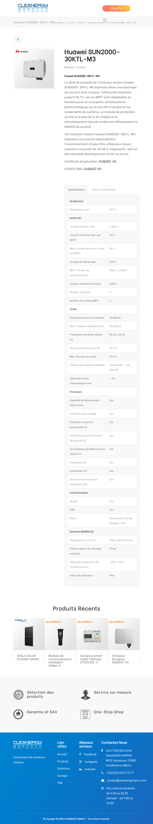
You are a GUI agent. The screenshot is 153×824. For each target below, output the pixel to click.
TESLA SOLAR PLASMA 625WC (28, 657)
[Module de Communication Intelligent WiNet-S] (60, 634)
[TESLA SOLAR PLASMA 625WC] (29, 634)
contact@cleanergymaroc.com (127, 780)
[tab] (76, 189)
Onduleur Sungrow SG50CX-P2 (120, 658)
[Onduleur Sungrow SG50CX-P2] (124, 634)
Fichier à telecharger (104, 189)
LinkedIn (90, 769)
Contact (62, 775)
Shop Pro (116, 8)
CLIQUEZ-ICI (107, 161)
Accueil (70, 22)
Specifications (76, 189)
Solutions (63, 768)
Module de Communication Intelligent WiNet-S (60, 660)
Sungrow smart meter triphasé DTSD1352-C (91, 658)
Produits (81, 22)
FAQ (60, 783)
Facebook (90, 754)
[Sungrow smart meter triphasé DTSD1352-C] (92, 634)
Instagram (91, 761)
